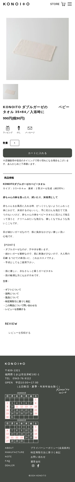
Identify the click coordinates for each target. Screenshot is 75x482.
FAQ (7, 460)
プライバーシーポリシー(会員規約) (50, 448)
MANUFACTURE (14, 452)
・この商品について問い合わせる (20, 305)
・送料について (11, 293)
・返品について (11, 297)
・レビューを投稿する (14, 309)
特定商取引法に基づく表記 (46, 452)
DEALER (10, 465)
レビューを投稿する (20, 332)
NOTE (8, 456)
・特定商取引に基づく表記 (16, 301)
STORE (54, 4)
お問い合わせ (38, 457)
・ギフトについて (12, 289)
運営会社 (36, 461)
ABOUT (9, 447)
